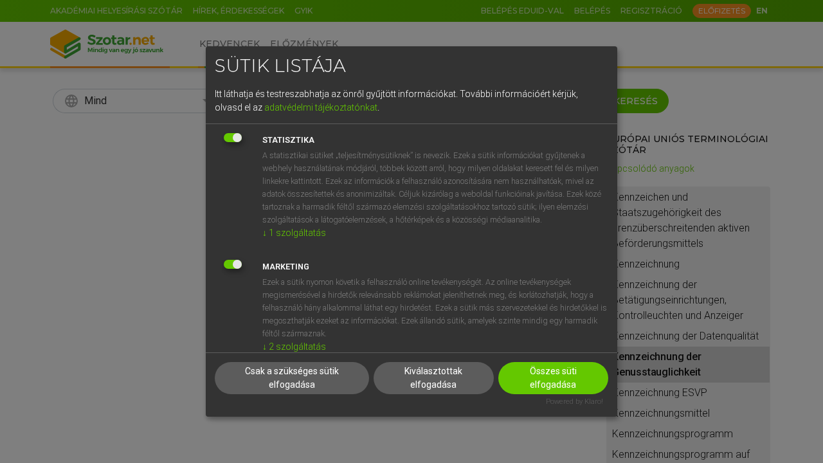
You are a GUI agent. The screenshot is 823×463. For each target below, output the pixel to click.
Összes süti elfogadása (553, 378)
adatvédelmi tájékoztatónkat (320, 107)
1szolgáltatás (294, 233)
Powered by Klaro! (574, 401)
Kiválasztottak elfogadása (433, 378)
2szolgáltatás (294, 346)
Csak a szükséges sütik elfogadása (292, 378)
